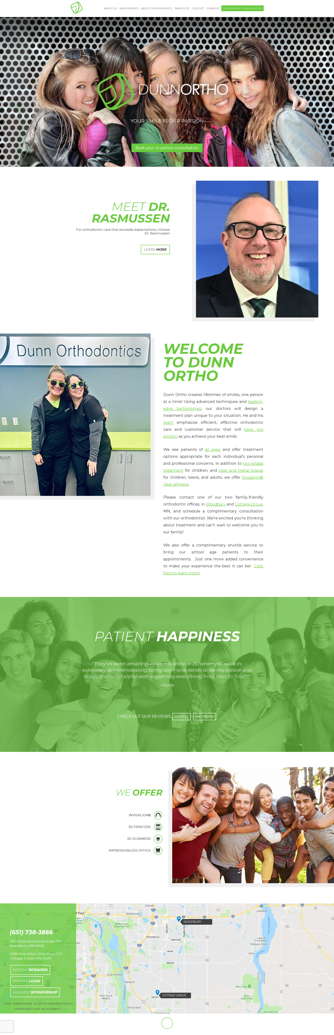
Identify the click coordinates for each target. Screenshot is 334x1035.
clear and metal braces (241, 470)
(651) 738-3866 (31, 932)
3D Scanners (139, 839)
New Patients (129, 8)
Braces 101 (182, 8)
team (168, 422)
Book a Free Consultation (242, 8)
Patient (30, 970)
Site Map (66, 1003)
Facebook (204, 716)
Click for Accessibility (47, 1009)
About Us (110, 8)
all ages (212, 449)
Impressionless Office (130, 850)
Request (35, 992)
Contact (198, 8)
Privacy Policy (23, 1009)
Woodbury (216, 504)
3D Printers (139, 827)
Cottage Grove (248, 504)
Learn (155, 249)
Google (181, 716)
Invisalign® (140, 815)
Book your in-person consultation (167, 148)
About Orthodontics (156, 8)
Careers (213, 8)
